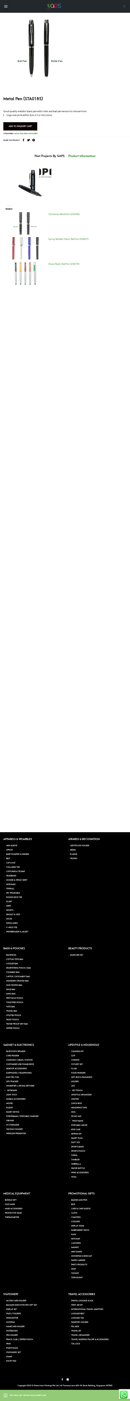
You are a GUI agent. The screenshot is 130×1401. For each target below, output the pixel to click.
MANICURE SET (76, 955)
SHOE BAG (10, 990)
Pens (25, 134)
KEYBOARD (12, 1090)
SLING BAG (11, 994)
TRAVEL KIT (76, 1331)
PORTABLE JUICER (79, 1125)
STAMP (9, 1357)
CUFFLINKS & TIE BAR (15, 871)
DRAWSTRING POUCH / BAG (18, 968)
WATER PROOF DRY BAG (17, 1024)
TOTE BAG (10, 1007)
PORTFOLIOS (12, 1348)
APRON (9, 850)
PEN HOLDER (12, 1335)
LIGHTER (75, 1099)
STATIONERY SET (13, 1352)
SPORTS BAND (77, 1147)
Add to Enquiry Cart (20, 126)
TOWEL (74, 1155)
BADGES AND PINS (79, 1200)
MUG (73, 1112)
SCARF (9, 902)
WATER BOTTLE (78, 1168)
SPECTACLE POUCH (14, 998)
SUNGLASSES (12, 923)
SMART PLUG (77, 1138)
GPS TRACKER (12, 1082)
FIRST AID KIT (77, 1305)
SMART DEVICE (12, 1112)
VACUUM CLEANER (14, 1129)
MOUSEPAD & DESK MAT (81, 1256)
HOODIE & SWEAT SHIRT (16, 880)
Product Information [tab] (81, 156)
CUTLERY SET (77, 1064)
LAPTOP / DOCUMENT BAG (18, 977)
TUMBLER (75, 1160)
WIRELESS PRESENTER (16, 1134)
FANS (73, 1235)
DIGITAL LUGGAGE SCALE (82, 1301)
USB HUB (10, 1121)
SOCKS (9, 919)
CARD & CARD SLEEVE (81, 1209)
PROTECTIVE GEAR (13, 1213)
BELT (8, 859)
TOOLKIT (75, 1273)
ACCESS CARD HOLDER (16, 1301)
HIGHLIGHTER (12, 1318)
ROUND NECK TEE (14, 897)
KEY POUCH (77, 1090)
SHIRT (8, 906)
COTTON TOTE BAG (14, 959)
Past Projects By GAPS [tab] (50, 156)
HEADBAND (11, 876)
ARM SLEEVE (11, 846)
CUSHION (75, 1060)
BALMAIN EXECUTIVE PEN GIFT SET (21, 1305)
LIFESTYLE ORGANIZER (81, 1095)
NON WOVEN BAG (14, 985)
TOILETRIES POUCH (14, 1002)
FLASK (74, 1069)
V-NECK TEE (11, 927)
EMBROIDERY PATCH (80, 1230)
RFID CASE (75, 1130)
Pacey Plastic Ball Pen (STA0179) (63, 264)
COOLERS (75, 1222)
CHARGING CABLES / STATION (19, 1060)
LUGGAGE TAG (77, 1318)
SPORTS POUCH (78, 1151)
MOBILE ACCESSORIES (16, 1099)
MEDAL (73, 850)
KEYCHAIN (75, 1239)
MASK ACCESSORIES (13, 1209)
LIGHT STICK (11, 1095)
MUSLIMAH (11, 884)
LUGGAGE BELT (77, 1314)
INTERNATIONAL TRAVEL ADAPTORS (87, 1309)
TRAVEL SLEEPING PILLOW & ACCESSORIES (90, 1339)
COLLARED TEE (13, 867)
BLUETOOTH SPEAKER (15, 1051)
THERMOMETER (12, 1217)
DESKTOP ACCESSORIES (16, 1069)
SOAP (73, 1269)
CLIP (73, 1056)
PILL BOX (75, 1327)
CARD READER (12, 1056)
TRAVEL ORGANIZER (80, 1335)
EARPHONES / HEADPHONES (19, 1073)
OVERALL (10, 889)
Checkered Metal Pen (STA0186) (64, 214)
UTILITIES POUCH (13, 1015)
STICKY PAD (11, 1361)
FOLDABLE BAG (13, 972)
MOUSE (9, 1103)
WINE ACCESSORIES (80, 1173)
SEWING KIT (76, 1134)
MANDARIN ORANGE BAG (17, 981)
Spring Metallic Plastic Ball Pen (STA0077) (68, 239)
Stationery (33, 134)
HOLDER (75, 1082)
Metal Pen (18, 134)
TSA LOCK (75, 1344)
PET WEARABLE (13, 893)
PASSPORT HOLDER (79, 1322)
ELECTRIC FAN (12, 1077)
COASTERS (76, 1217)
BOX (73, 1204)
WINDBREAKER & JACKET (17, 932)
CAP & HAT (11, 863)
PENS (8, 1344)
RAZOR (9, 1108)
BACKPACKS (11, 955)
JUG (73, 1086)
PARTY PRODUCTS (79, 1265)
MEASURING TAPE (79, 1108)
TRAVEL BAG (11, 1011)
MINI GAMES (76, 1252)
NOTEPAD (10, 1322)
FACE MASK (10, 1204)
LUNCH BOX (76, 1103)
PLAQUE (73, 854)
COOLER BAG (12, 964)
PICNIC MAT (76, 1116)
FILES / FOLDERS (13, 1314)
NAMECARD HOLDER (15, 1327)
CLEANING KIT (77, 1051)
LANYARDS (76, 1243)
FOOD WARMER (78, 1073)
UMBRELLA (76, 1164)
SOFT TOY (75, 1142)
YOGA (73, 1177)
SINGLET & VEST (13, 915)
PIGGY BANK (77, 1121)
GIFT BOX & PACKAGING (81, 1077)
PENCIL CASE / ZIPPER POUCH (19, 1339)
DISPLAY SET (11, 1309)
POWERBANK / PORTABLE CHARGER (22, 1116)
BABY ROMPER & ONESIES (17, 854)
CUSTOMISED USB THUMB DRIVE (20, 1064)
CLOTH (74, 1213)
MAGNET (75, 1247)
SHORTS (9, 910)
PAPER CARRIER (78, 1260)
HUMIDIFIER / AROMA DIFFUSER (20, 1086)
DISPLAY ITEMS (77, 1226)
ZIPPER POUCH (13, 1028)
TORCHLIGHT (77, 1278)
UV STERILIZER (12, 1125)
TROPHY (73, 859)
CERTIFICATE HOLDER (79, 846)
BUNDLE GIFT (11, 1200)
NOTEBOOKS (12, 1331)
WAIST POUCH (12, 1020)
